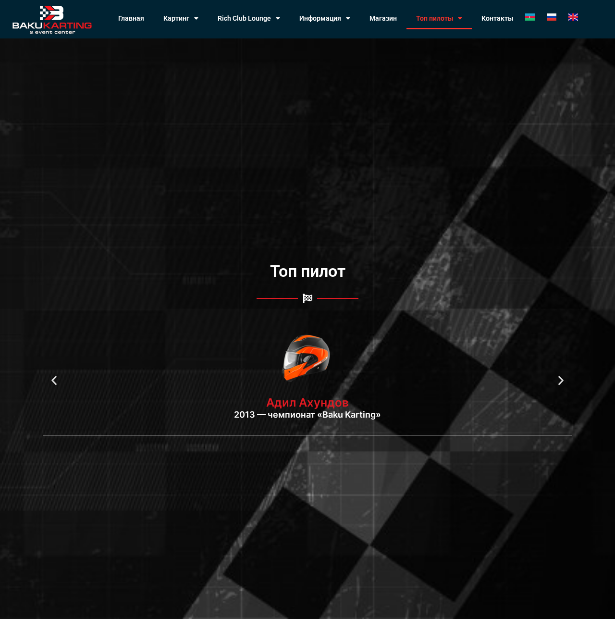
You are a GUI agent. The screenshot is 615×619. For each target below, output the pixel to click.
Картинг (176, 18)
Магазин (383, 18)
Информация (320, 18)
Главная (131, 18)
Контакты (497, 18)
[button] (54, 380)
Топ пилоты (434, 18)
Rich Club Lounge (244, 18)
